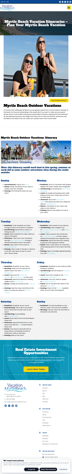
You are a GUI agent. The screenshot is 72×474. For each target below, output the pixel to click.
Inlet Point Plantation (18, 240)
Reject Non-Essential (48, 469)
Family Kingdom (51, 204)
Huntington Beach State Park (52, 230)
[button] (69, 7)
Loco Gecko (51, 286)
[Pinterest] (68, 2)
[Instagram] (62, 2)
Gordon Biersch (18, 277)
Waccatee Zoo (18, 281)
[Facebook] (5, 406)
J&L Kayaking (51, 253)
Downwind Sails (13, 316)
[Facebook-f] (60, 2)
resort (27, 185)
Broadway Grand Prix (49, 281)
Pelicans (59, 288)
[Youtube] (70, 2)
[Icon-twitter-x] (65, 2)
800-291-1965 (5, 2)
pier (19, 325)
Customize (63, 469)
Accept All (31, 469)
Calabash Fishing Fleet (22, 232)
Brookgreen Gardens (49, 236)
